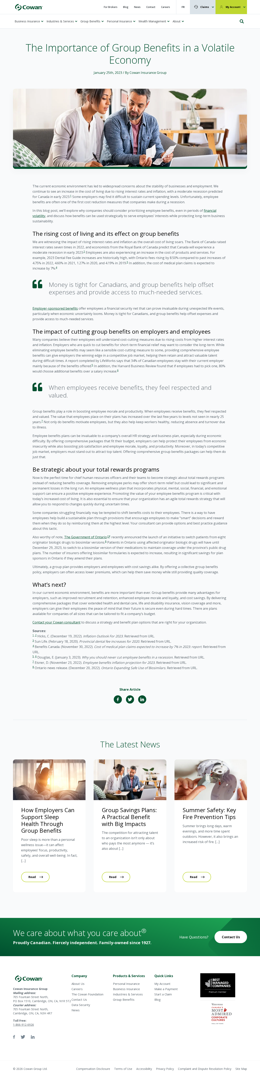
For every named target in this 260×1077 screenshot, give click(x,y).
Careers (165, 7)
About (177, 21)
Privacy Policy (165, 1069)
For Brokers (110, 7)
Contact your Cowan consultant (56, 622)
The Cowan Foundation (87, 994)
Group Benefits (90, 21)
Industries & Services (60, 21)
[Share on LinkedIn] (142, 699)
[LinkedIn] (33, 1037)
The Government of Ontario (85, 537)
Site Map (241, 1069)
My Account (233, 7)
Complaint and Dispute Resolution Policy (204, 1069)
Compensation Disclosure (93, 1069)
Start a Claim (163, 994)
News (137, 7)
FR (183, 7)
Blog (125, 7)
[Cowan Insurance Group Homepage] (29, 7)
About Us (78, 984)
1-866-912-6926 (23, 1025)
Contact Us (231, 937)
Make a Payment (166, 989)
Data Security (81, 1005)
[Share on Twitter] (130, 699)
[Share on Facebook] (118, 699)
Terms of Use (123, 1069)
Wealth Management (152, 21)
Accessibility (144, 1069)
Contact (150, 7)
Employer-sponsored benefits (55, 308)
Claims (204, 7)
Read (32, 877)
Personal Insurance (119, 21)
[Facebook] (14, 1037)
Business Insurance (27, 21)
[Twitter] (23, 1037)
